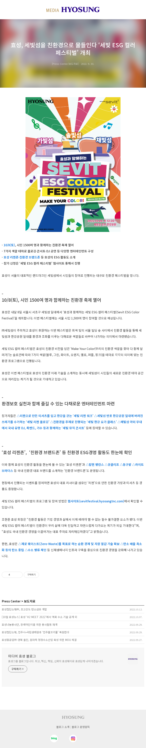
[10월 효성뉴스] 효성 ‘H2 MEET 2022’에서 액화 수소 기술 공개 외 (39, 617)
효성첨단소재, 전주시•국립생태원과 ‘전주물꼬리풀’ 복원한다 (35, 632)
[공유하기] (13, 575)
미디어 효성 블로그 (22, 656)
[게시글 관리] (18, 575)
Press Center (11, 601)
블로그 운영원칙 (81, 727)
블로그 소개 (62, 727)
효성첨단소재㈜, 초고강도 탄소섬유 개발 (24, 609)
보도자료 (29, 601)
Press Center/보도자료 (65, 64)
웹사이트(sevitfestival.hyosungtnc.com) (96, 501)
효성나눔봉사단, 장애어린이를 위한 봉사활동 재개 (29, 624)
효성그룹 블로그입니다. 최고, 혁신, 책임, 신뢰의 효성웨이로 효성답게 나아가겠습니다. (56, 661)
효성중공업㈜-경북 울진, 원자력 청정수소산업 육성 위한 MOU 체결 (39, 640)
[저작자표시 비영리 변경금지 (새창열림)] (44, 574)
